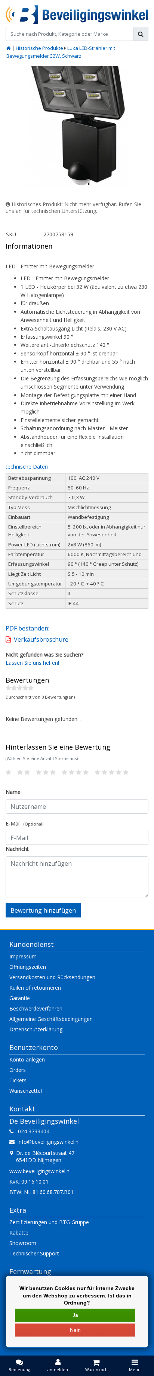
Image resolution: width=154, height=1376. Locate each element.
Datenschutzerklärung (35, 1029)
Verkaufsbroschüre (41, 639)
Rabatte (18, 1232)
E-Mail (24, 823)
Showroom (22, 1242)
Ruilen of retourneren (35, 987)
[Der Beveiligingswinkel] (77, 15)
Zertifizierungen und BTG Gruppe (49, 1222)
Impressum (23, 956)
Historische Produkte (39, 48)
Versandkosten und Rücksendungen (52, 977)
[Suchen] (141, 33)
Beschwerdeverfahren (35, 1008)
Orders (17, 1069)
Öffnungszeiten (27, 966)
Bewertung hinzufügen (43, 910)
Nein (75, 1330)
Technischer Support (34, 1253)
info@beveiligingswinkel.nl (49, 1141)
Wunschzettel (25, 1090)
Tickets (18, 1080)
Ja (75, 1315)
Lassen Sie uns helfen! (32, 662)
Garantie (19, 998)
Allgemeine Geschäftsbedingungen (51, 1018)
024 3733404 (31, 1131)
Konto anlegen (27, 1059)
